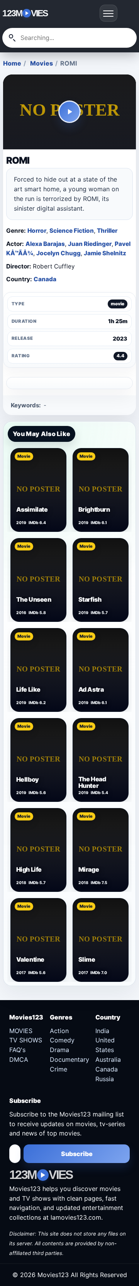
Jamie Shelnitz (105, 253)
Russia (104, 1079)
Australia (108, 1059)
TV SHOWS (25, 1040)
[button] (69, 112)
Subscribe (77, 1154)
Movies (41, 63)
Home (12, 63)
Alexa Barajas (45, 244)
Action (59, 1031)
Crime (58, 1069)
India (102, 1031)
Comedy (62, 1040)
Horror (36, 230)
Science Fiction (71, 230)
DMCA (18, 1059)
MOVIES (20, 1031)
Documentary (69, 1059)
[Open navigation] (108, 13)
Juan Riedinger (90, 244)
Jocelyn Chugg (58, 253)
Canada (45, 279)
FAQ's (17, 1050)
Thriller (107, 230)
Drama (59, 1050)
